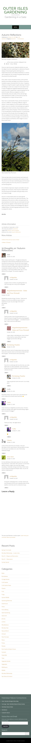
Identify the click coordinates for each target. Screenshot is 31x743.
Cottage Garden (5, 579)
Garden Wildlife (5, 597)
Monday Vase (5, 628)
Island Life (13, 38)
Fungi (3, 594)
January (3, 618)
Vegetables (4, 664)
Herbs (3, 606)
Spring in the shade (6, 550)
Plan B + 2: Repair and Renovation (10, 556)
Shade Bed (4, 655)
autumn (9, 230)
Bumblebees (5, 576)
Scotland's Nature (6, 712)
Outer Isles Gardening (15, 10)
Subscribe (5, 726)
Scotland (4, 652)
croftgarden (13, 277)
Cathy (9, 402)
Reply (3, 274)
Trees (3, 658)
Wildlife (3, 670)
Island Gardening (6, 612)
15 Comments (20, 38)
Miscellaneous (5, 625)
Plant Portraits (5, 637)
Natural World (5, 631)
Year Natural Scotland (7, 676)
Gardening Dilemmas (7, 600)
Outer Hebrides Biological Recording (10, 701)
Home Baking (5, 609)
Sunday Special (5, 562)
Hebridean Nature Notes (7, 707)
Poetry (3, 643)
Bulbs (3, 573)
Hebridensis (4, 710)
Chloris (9, 440)
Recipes (3, 646)
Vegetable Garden (6, 661)
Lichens (3, 621)
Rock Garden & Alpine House (9, 649)
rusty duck (10, 457)
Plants (3, 640)
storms (13, 230)
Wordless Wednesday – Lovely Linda (11, 553)
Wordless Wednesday (7, 673)
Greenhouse (5, 603)
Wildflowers (4, 667)
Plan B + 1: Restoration (7, 559)
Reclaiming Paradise (13, 345)
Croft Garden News (6, 585)
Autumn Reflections (16, 232)
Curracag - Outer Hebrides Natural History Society (13, 704)
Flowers (3, 588)
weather (17, 230)
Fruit (3, 591)
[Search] (27, 733)
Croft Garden (5, 582)
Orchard (4, 634)
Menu (15, 27)
